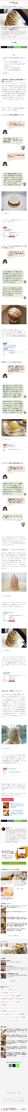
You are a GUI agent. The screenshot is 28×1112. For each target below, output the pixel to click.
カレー (16, 1011)
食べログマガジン (14, 2)
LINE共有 (17, 47)
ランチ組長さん (7, 650)
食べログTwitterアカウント (14, 1065)
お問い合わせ (22, 1098)
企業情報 (4, 1098)
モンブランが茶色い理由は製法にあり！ (13, 70)
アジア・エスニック (7, 1017)
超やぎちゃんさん (7, 438)
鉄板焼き (4, 1005)
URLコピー (25, 47)
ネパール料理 (5, 1014)
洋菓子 (19, 1002)
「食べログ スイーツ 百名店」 (16, 89)
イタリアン (14, 992)
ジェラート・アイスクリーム (10, 1008)
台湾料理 (21, 1014)
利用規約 (9, 1098)
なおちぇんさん (7, 748)
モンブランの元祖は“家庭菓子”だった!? (13, 61)
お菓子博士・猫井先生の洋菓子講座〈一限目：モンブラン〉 (14, 58)
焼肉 (11, 989)
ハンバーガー (5, 995)
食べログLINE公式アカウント (17, 1065)
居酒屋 (19, 995)
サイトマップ (15, 1098)
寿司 (13, 995)
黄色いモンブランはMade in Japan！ (13, 67)
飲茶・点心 (5, 1002)
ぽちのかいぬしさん (7, 595)
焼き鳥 (11, 998)
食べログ (19, 1092)
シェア (10, 47)
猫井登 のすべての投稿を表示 (12, 841)
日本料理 (4, 998)
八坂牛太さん (6, 213)
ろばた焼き (5, 992)
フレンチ (17, 989)
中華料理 (4, 1011)
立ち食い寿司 (19, 998)
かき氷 (17, 1017)
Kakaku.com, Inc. (8, 1100)
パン (21, 1008)
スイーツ (14, 1014)
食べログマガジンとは (11, 1092)
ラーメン (4, 989)
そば (11, 1011)
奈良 (10, 36)
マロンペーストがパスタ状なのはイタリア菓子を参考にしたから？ (15, 64)
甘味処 (23, 1017)
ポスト (4, 820)
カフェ (4, 38)
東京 (15, 36)
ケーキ (9, 38)
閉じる (1, 1109)
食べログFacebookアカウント (10, 1065)
